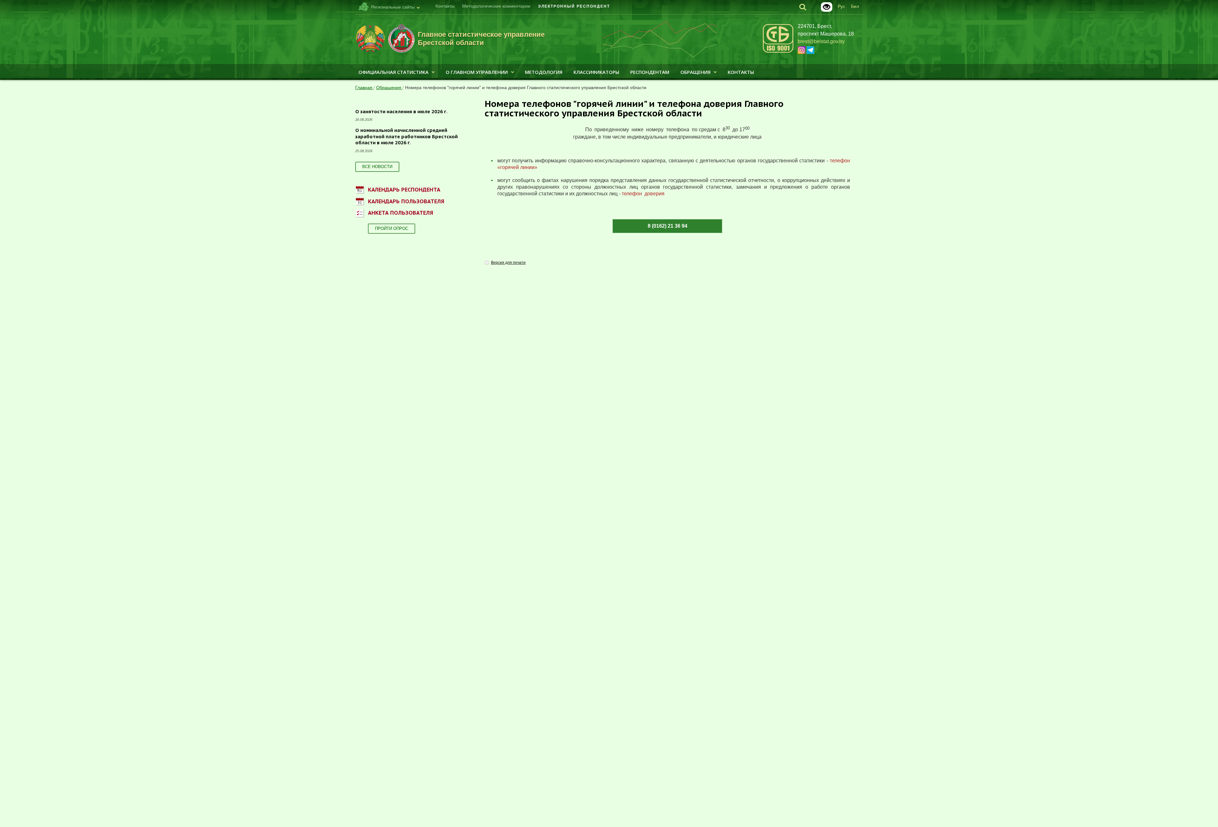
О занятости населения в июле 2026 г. (401, 111)
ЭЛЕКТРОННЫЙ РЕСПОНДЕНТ (574, 6)
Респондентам (649, 72)
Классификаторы (596, 72)
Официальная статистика (393, 72)
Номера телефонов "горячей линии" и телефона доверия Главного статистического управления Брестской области (525, 87)
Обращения (695, 72)
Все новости (377, 166)
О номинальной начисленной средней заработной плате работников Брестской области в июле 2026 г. (406, 136)
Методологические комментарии (496, 6)
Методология (543, 72)
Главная (364, 87)
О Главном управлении (477, 72)
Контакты (445, 6)
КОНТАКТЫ (741, 72)
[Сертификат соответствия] (778, 51)
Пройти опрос (391, 228)
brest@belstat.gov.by (821, 41)
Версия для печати (508, 262)
